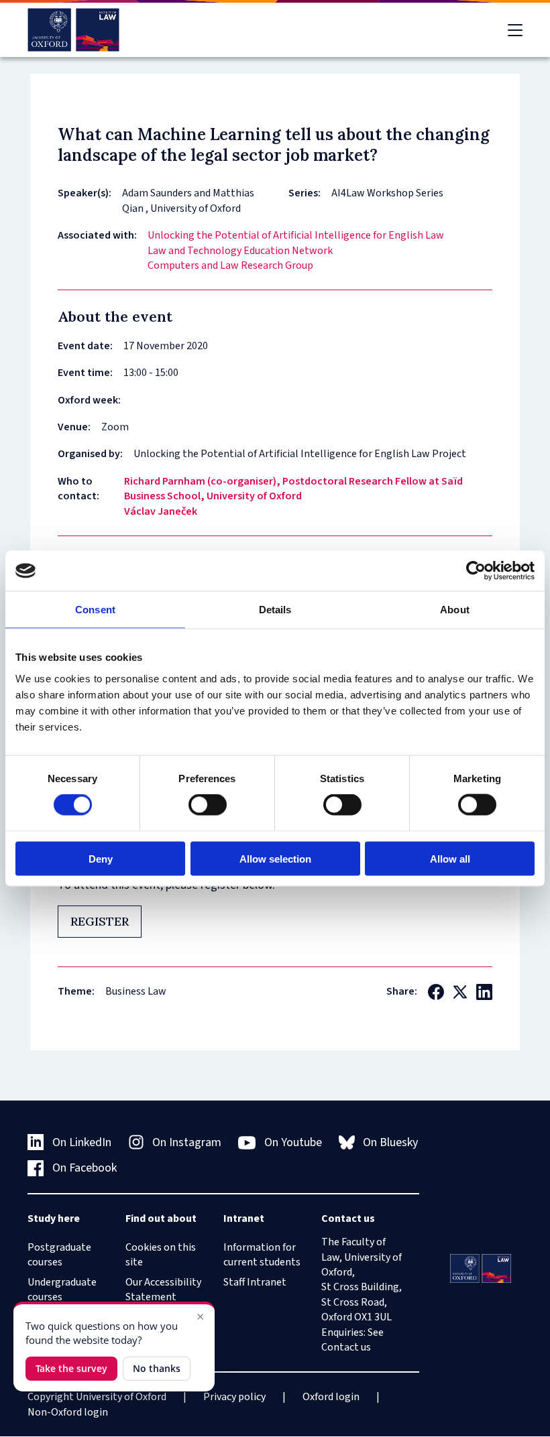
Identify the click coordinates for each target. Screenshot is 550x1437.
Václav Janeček (160, 511)
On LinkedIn (81, 1142)
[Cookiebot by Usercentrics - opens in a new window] (476, 571)
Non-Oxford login (68, 1412)
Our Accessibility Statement (163, 1289)
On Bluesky (390, 1142)
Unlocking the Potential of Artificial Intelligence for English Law (296, 235)
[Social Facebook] (436, 992)
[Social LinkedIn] (484, 992)
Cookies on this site (160, 1254)
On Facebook (84, 1168)
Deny (101, 858)
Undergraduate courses (62, 1289)
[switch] (207, 805)
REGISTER (99, 921)
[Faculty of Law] (73, 30)
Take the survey (71, 1368)
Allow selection (275, 858)
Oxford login (331, 1396)
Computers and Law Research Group (230, 265)
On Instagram (186, 1142)
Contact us (346, 1347)
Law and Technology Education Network (240, 250)
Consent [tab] (95, 609)
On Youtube (293, 1142)
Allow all (450, 858)
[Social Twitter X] (460, 992)
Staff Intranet (254, 1282)
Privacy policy (234, 1396)
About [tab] (455, 609)
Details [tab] (275, 609)
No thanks (156, 1368)
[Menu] (515, 30)
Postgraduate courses (59, 1254)
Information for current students (261, 1254)
